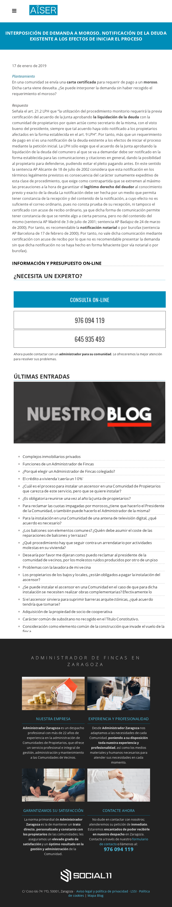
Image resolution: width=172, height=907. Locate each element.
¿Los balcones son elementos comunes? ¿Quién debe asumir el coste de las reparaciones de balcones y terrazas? (87, 533)
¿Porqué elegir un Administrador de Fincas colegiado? (69, 471)
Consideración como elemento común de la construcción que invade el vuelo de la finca (93, 629)
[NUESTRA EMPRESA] (53, 708)
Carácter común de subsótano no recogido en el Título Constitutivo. (81, 619)
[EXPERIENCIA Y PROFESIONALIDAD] (118, 708)
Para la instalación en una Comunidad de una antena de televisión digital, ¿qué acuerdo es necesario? (90, 520)
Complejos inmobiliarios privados (52, 456)
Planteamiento (23, 76)
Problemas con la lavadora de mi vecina (57, 567)
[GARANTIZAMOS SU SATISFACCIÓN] (53, 800)
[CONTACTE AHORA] (118, 800)
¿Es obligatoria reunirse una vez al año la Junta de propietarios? (77, 498)
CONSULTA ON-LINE (89, 300)
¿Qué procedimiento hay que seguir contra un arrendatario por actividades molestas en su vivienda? (87, 545)
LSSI (134, 891)
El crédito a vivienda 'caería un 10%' (53, 478)
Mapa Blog (95, 895)
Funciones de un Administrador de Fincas (58, 463)
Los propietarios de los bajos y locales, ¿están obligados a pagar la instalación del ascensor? (91, 577)
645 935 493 (90, 339)
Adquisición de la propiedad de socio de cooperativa (67, 611)
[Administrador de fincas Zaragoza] (47, 13)
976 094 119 (90, 320)
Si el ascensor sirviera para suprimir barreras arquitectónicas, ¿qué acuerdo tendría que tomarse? (88, 602)
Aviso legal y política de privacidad (102, 891)
